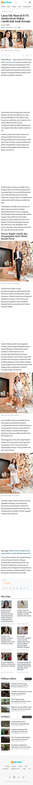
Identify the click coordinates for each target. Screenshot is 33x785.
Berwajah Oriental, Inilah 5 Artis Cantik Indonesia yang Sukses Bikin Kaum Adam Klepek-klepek (24, 641)
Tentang (7, 766)
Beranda (4, 11)
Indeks (24, 768)
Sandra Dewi (10, 62)
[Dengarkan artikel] (2, 55)
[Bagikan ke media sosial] (9, 55)
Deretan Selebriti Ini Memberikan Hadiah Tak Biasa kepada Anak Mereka (24, 666)
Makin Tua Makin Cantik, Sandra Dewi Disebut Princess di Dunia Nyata (7, 640)
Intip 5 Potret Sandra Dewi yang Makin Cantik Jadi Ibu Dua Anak (24, 613)
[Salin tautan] (5, 55)
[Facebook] (10, 777)
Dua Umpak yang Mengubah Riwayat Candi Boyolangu (20, 700)
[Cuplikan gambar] (6, 604)
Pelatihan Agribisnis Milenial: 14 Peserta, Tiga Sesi (20, 746)
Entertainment (27, 6)
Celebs (10, 11)
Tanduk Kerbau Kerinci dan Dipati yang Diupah (21, 692)
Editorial (14, 766)
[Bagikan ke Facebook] (10, 588)
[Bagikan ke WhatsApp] (20, 588)
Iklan (26, 766)
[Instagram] (14, 777)
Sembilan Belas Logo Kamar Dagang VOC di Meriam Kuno (19, 685)
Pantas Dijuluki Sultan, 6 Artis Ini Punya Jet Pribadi (8, 664)
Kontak (20, 766)
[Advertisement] (16, 94)
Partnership (5, 768)
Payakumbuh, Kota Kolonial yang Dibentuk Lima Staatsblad (20, 723)
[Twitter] (19, 777)
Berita (3, 6)
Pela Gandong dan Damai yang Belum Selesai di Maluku (20, 738)
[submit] (25, 2)
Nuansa (14, 6)
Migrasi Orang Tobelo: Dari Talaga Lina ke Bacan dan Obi (21, 708)
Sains (19, 6)
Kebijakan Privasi (15, 768)
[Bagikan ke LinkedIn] (17, 588)
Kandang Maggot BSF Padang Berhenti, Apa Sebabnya (19, 731)
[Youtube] (23, 777)
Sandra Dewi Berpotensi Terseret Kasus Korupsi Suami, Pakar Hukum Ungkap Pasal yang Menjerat (7, 615)
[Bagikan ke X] (13, 588)
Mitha (8, 25)
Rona (8, 6)
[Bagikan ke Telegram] (24, 588)
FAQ (29, 768)
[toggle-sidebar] (29, 2)
